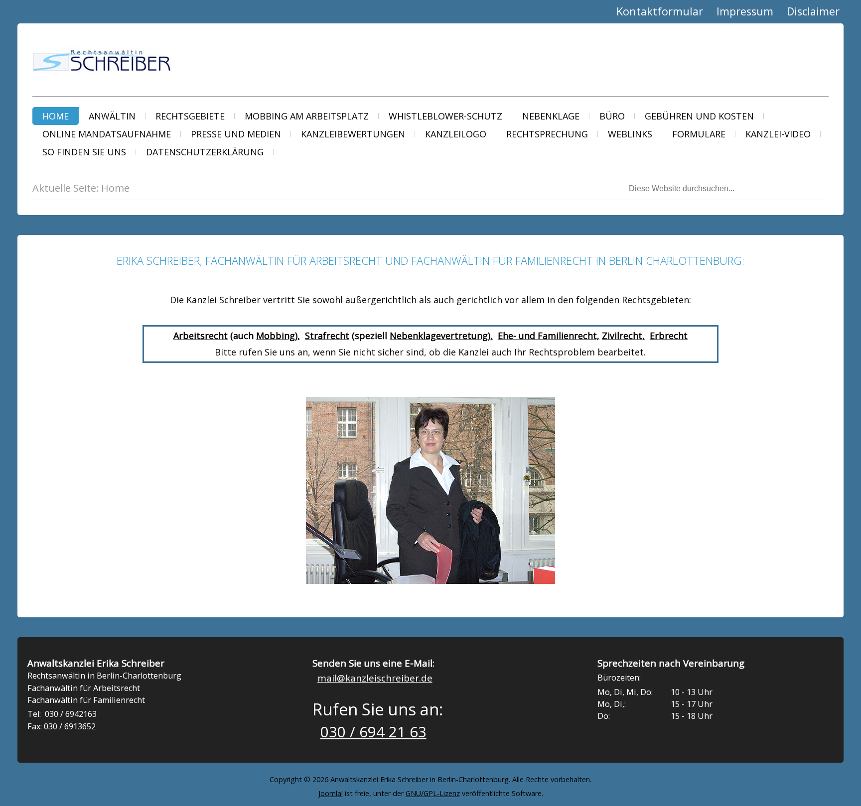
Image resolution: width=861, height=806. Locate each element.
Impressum (745, 11)
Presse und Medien (236, 134)
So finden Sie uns (84, 152)
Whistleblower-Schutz (445, 116)
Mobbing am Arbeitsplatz (307, 116)
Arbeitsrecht (200, 336)
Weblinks (630, 134)
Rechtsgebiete (190, 116)
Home (55, 116)
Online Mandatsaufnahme (106, 134)
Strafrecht (327, 336)
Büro (612, 116)
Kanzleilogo (455, 134)
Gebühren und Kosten (699, 116)
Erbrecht (669, 336)
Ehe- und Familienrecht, (548, 336)
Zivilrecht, (623, 336)
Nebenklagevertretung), (441, 336)
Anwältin (112, 116)
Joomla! (330, 793)
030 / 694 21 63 (373, 732)
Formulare (698, 134)
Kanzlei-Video (778, 134)
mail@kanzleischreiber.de (374, 678)
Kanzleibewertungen (353, 134)
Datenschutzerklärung (205, 152)
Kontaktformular (659, 11)
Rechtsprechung (547, 134)
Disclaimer (813, 11)
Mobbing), (278, 336)
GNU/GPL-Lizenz (433, 793)
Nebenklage (550, 116)
